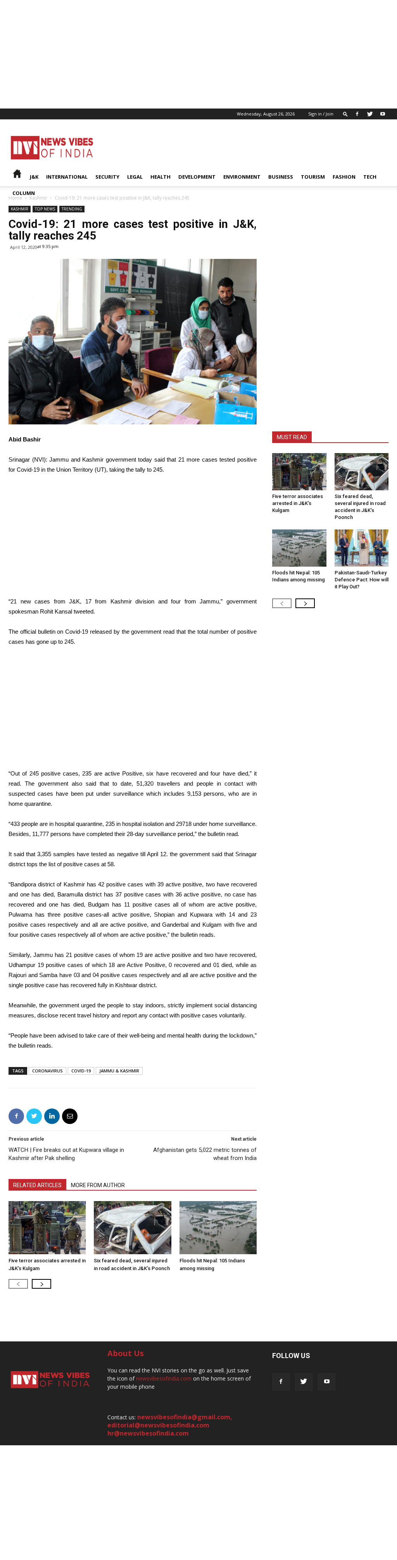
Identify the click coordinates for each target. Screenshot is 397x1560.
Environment (242, 176)
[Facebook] (357, 114)
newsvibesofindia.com (164, 1378)
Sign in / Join (320, 114)
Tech (369, 176)
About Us (125, 1353)
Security (107, 176)
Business (280, 176)
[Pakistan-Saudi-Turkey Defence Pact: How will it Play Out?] (362, 548)
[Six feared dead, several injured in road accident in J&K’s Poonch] (132, 1227)
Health (160, 176)
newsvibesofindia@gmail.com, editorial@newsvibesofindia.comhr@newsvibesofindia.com (169, 1425)
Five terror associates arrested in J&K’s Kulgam (297, 503)
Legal (135, 176)
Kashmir (19, 209)
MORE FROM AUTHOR (98, 1185)
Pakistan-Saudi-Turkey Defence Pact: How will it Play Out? (361, 580)
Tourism (313, 176)
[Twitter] (370, 114)
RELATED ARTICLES (37, 1185)
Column (23, 193)
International (67, 176)
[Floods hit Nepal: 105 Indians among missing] (218, 1227)
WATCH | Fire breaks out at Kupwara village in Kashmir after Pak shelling (66, 1154)
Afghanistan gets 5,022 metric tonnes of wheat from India (205, 1154)
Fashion (344, 176)
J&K (34, 176)
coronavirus (47, 1071)
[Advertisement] (198, 54)
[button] (345, 114)
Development (197, 176)
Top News (45, 209)
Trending (72, 209)
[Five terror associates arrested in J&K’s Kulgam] (47, 1227)
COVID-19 (81, 1071)
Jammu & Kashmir (119, 1071)
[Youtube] (382, 114)
